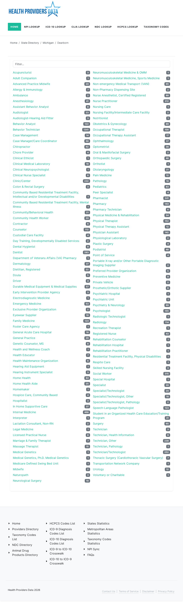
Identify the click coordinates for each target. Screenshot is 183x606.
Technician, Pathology (108, 446)
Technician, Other (104, 440)
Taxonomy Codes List (24, 537)
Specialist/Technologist (108, 390)
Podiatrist (99, 249)
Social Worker (102, 373)
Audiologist (20, 112)
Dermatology (22, 263)
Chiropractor (21, 146)
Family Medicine (24, 321)
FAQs (90, 555)
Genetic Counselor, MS (28, 343)
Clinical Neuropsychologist (31, 169)
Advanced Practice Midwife (31, 84)
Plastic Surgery (103, 243)
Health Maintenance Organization (35, 360)
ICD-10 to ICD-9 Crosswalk (61, 561)
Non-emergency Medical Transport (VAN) (121, 84)
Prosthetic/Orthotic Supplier (112, 288)
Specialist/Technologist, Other (113, 396)
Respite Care (101, 362)
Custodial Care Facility (28, 235)
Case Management (25, 135)
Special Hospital (104, 379)
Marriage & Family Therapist (32, 440)
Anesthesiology (23, 101)
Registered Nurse (104, 333)
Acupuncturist (22, 72)
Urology (98, 469)
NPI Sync (93, 549)
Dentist (18, 252)
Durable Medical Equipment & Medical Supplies (45, 286)
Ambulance (20, 95)
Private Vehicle (103, 282)
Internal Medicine (24, 412)
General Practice (24, 338)
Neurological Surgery (27, 480)
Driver (17, 281)
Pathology (100, 181)
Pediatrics (99, 186)
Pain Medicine (102, 175)
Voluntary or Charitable (108, 475)
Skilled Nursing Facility (108, 368)
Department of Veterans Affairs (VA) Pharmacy (44, 258)
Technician (100, 429)
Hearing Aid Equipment (28, 366)
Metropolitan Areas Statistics (100, 531)
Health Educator (24, 355)
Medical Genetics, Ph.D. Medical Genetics (41, 458)
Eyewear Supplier (24, 315)
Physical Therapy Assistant (111, 226)
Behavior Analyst (24, 124)
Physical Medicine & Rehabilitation (116, 215)
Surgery (98, 423)
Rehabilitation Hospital (108, 345)
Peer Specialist (103, 192)
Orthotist (99, 164)
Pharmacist (100, 198)
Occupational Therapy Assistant (114, 135)
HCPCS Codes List (62, 523)
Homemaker (21, 389)
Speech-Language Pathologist (113, 408)
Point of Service (104, 255)
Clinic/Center (22, 181)
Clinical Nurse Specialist (29, 175)
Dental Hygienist (24, 246)
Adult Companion (24, 78)
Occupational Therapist (108, 129)
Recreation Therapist (107, 328)
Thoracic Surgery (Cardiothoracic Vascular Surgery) (128, 458)
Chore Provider (23, 152)
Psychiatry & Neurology (109, 305)
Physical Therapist (105, 221)
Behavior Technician (26, 129)
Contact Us (108, 591)
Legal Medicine (23, 429)
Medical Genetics (24, 452)
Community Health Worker (31, 218)
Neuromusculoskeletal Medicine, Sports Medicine (126, 78)
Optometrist (101, 146)
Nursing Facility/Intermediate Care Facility (121, 112)
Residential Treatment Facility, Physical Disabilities (127, 356)
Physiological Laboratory (110, 238)
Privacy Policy (166, 591)
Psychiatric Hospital (106, 293)
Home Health (22, 378)
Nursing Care (102, 106)
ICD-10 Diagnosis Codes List (61, 541)
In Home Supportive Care (30, 406)
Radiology (100, 322)
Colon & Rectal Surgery (28, 186)
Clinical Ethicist (23, 158)
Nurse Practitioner (105, 101)
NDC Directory (22, 545)
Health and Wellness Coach (31, 349)
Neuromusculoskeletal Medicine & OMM (120, 72)
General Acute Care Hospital (32, 332)
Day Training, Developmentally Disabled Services (46, 241)
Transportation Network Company (116, 463)
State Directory (30, 42)
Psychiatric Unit (103, 299)
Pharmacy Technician (107, 209)
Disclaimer (148, 591)
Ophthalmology (103, 141)
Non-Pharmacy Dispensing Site (114, 89)
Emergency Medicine (27, 303)
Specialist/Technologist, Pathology (116, 402)
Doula (17, 275)
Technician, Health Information (113, 435)
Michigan (48, 42)
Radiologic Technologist (109, 316)
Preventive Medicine (106, 276)
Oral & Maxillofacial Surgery (111, 152)
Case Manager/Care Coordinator (35, 141)
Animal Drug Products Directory (25, 553)
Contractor (20, 223)
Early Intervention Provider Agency (36, 292)
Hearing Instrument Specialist (33, 372)
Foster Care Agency (26, 326)
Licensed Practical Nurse (29, 435)
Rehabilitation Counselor (109, 339)
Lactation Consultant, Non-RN (33, 423)
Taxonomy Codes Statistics (99, 541)
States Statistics (98, 523)
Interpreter (20, 418)
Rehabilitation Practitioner (110, 351)
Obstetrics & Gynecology (110, 124)
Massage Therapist (25, 446)
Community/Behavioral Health (33, 212)
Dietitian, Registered (26, 269)
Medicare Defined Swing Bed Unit (35, 463)
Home (13, 42)
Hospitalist (20, 400)
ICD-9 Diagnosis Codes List (61, 531)
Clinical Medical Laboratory (31, 164)
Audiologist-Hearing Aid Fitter (33, 118)
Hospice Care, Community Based (35, 395)
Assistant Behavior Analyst (31, 106)
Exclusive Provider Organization (34, 309)
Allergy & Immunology (28, 89)
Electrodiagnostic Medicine (31, 298)
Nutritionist (100, 118)
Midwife (18, 469)
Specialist (99, 385)
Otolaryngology (103, 169)
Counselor (20, 229)
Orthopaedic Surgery (107, 158)
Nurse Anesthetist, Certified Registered (119, 95)
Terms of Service (129, 591)
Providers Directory (25, 529)
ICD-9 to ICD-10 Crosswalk (61, 551)
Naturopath (20, 475)
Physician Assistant (106, 232)
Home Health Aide (25, 383)
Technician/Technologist (109, 452)
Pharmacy (99, 204)
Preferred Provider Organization (114, 271)
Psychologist (101, 311)
